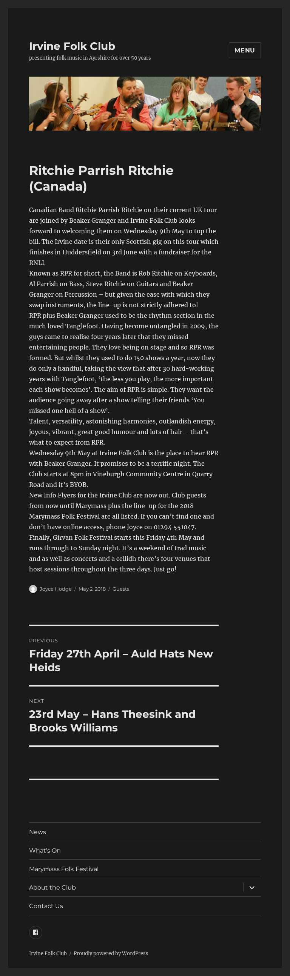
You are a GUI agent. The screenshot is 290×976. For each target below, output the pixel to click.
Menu (244, 50)
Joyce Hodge (56, 589)
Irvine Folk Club (72, 46)
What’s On (45, 850)
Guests (121, 589)
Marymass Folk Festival (64, 869)
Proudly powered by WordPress (111, 953)
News (37, 832)
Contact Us (46, 906)
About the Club (52, 887)
